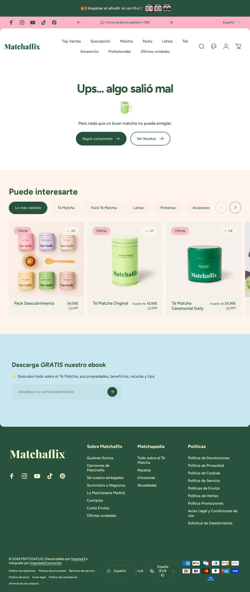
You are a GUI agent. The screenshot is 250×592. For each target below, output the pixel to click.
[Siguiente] (171, 22)
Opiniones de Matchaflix (98, 467)
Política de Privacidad (206, 465)
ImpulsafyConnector (46, 563)
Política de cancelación (63, 577)
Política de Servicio (204, 480)
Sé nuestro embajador (105, 478)
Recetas (144, 470)
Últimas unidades (101, 515)
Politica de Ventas (203, 496)
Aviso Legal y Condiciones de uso (212, 513)
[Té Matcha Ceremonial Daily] (203, 259)
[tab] (28, 208)
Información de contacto (24, 583)
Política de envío (19, 577)
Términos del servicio (82, 570)
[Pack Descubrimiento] (46, 259)
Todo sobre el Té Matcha (151, 460)
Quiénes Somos (100, 458)
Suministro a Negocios (106, 485)
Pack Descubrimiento (34, 303)
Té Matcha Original (110, 303)
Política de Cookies (204, 473)
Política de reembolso (22, 570)
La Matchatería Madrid (106, 493)
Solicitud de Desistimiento (210, 523)
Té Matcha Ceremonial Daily (187, 306)
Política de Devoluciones (208, 458)
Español (120, 571)
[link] (101, 138)
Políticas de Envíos (203, 488)
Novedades (146, 485)
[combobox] (232, 22)
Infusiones (146, 478)
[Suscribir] (112, 392)
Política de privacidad (52, 570)
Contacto (95, 500)
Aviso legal (39, 577)
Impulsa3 (78, 559)
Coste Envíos (98, 508)
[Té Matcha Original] (125, 259)
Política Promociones (205, 503)
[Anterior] (78, 22)
